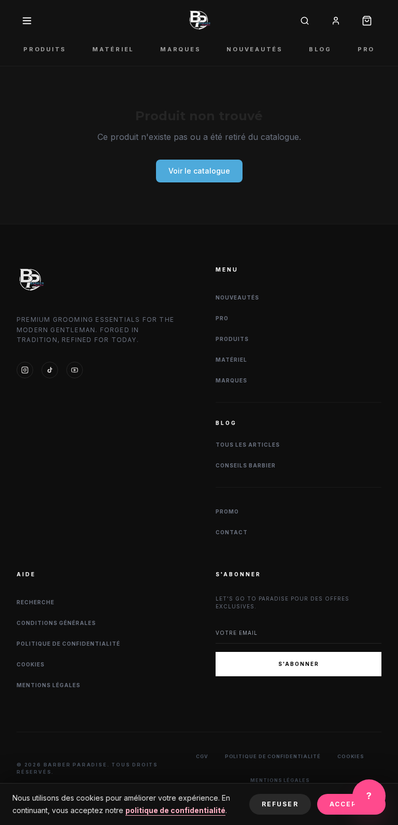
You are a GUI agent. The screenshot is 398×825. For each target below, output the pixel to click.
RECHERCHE (35, 602)
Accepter (351, 804)
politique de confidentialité (175, 810)
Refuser (280, 804)
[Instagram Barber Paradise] (25, 370)
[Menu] (27, 20)
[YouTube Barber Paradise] (74, 370)
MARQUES (180, 49)
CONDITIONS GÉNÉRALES (56, 623)
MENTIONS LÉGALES (48, 685)
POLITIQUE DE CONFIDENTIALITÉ (68, 644)
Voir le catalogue (199, 170)
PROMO (227, 511)
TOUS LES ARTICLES (248, 445)
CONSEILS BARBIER (246, 465)
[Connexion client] (335, 20)
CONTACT (232, 532)
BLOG (320, 49)
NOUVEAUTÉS (254, 49)
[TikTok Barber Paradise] (49, 370)
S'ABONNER (298, 664)
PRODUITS (44, 49)
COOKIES (31, 664)
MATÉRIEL (113, 49)
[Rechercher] (304, 20)
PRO (366, 49)
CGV (202, 756)
